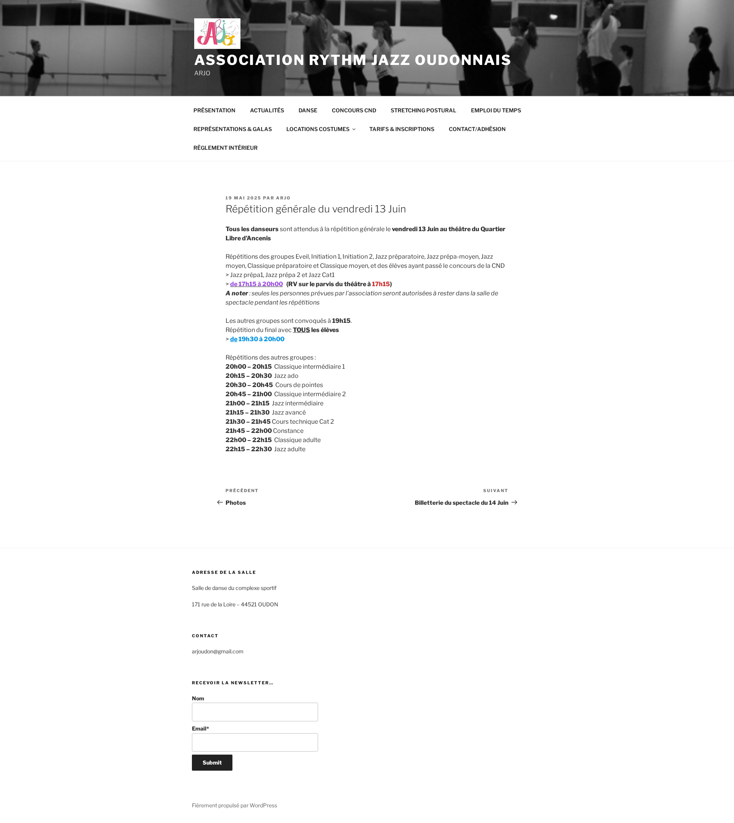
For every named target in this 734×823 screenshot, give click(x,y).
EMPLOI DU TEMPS (496, 110)
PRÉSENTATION (214, 110)
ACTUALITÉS (267, 110)
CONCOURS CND (354, 110)
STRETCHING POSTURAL (423, 110)
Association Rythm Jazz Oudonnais (353, 60)
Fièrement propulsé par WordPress (234, 805)
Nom (198, 698)
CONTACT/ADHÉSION (477, 129)
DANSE (308, 110)
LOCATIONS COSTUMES (317, 129)
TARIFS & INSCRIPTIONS (401, 129)
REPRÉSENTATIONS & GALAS (232, 129)
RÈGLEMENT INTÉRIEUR (225, 147)
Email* (200, 728)
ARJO (283, 198)
